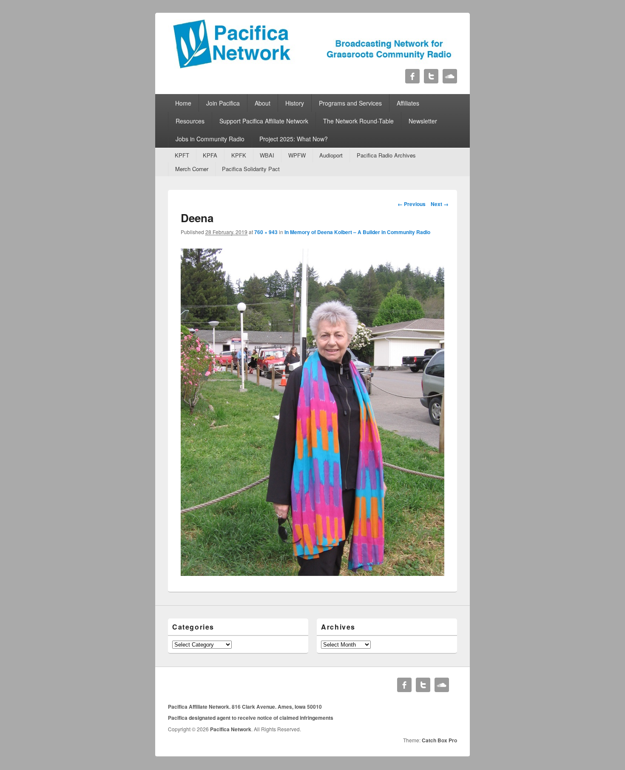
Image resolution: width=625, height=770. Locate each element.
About (262, 103)
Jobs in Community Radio (210, 139)
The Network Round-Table (358, 121)
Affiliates (408, 103)
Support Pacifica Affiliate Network (263, 121)
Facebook (412, 76)
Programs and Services (350, 103)
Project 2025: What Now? (293, 139)
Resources (190, 121)
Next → (440, 204)
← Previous (412, 204)
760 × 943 (266, 232)
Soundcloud (450, 76)
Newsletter (423, 121)
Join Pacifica (223, 103)
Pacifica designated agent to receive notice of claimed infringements (250, 717)
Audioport (331, 155)
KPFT (182, 155)
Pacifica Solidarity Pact (251, 169)
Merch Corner (191, 169)
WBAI (267, 155)
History (294, 103)
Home (183, 103)
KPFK (238, 155)
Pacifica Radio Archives (386, 155)
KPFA (210, 155)
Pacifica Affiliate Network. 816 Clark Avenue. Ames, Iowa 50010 (245, 706)
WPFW (297, 155)
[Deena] (312, 573)
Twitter (431, 76)
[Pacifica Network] (312, 66)
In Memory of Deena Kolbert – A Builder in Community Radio (357, 232)
